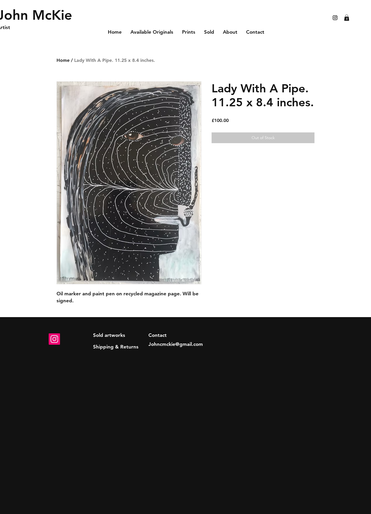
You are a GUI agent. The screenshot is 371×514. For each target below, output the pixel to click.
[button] (346, 18)
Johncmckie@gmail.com (175, 344)
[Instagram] (54, 339)
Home (63, 60)
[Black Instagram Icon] (335, 18)
